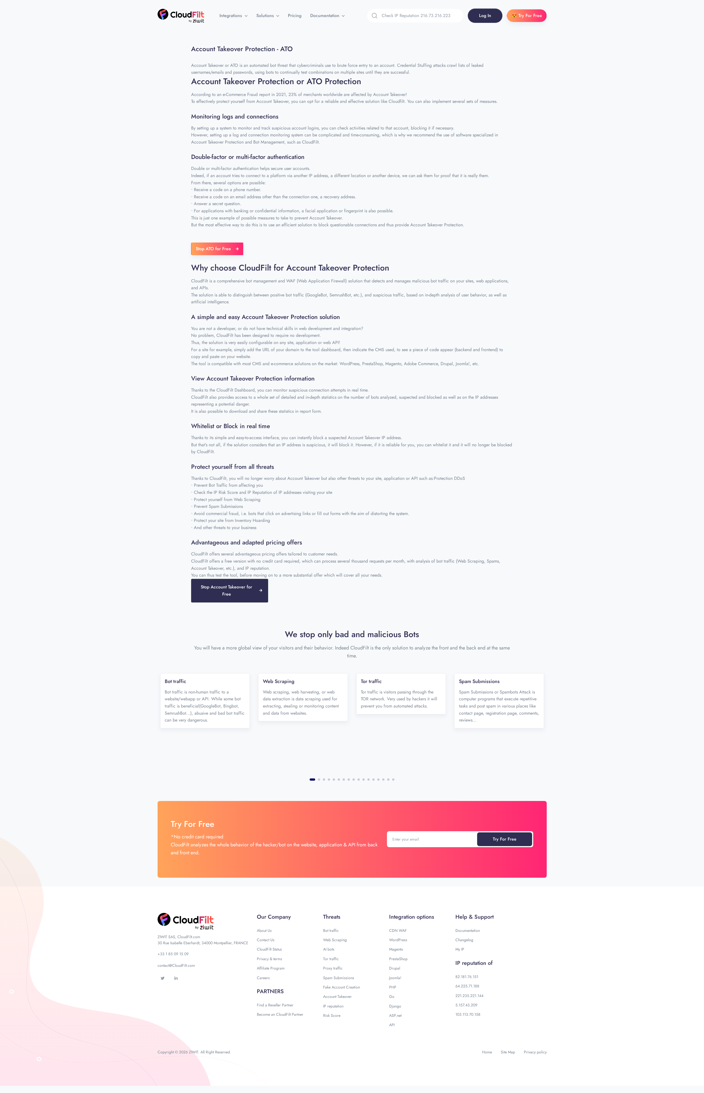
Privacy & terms (269, 959)
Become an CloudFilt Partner (280, 1014)
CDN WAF (398, 930)
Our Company (274, 917)
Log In (485, 15)
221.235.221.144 (469, 995)
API (392, 1025)
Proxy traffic (333, 968)
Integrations (231, 15)
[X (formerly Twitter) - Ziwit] (162, 978)
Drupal (394, 968)
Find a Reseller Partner (275, 1005)
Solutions (265, 15)
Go (391, 996)
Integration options (411, 917)
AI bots (328, 949)
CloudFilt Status (269, 949)
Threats (331, 917)
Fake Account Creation (341, 987)
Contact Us (265, 940)
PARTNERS (270, 991)
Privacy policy (535, 1052)
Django (395, 1006)
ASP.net (395, 1015)
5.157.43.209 (466, 1005)
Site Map (508, 1052)
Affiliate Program (271, 968)
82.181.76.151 (466, 976)
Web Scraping (335, 940)
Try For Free (504, 839)
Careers (263, 978)
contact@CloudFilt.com (176, 965)
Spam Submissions (338, 978)
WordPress (398, 940)
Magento (396, 949)
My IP (459, 949)
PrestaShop (398, 959)
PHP (392, 987)
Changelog (464, 940)
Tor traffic (331, 959)
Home (487, 1052)
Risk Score (331, 1015)
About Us (264, 930)
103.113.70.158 (467, 1014)
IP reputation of (474, 963)
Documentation (325, 15)
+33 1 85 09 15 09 (173, 954)
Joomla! (395, 978)
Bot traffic (331, 930)
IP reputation (333, 1006)
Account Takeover (337, 996)
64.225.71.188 (467, 986)
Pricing (294, 15)
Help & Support (474, 917)
